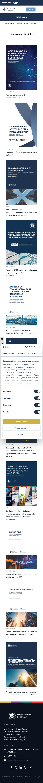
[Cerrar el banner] (39, 347)
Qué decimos (9, 23)
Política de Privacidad (24, 777)
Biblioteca (19, 23)
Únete (31, 9)
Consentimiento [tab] (9, 353)
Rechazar (21, 434)
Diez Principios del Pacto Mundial (15, 729)
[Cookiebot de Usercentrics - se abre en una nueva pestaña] (26, 347)
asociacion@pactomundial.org (17, 760)
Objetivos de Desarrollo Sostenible (16, 732)
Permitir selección (21, 428)
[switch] (37, 398)
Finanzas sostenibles (30, 23)
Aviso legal (37, 777)
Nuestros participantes (12, 734)
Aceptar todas (21, 421)
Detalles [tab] (21, 353)
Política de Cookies (9, 777)
